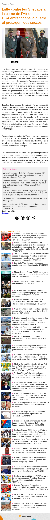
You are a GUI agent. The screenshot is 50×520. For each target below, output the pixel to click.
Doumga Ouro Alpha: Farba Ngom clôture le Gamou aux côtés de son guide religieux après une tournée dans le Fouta (29, 357)
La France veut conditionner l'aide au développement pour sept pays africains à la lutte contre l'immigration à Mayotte (29, 292)
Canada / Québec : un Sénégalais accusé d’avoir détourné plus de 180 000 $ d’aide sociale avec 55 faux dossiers (29, 450)
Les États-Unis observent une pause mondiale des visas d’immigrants (27, 264)
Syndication (26, 516)
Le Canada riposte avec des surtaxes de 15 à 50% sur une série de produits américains (30, 403)
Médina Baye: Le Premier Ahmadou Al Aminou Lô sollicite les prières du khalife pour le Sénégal (29, 496)
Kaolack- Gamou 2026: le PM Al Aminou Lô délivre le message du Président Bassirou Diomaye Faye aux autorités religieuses (30, 478)
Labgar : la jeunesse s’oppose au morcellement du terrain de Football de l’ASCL (30, 337)
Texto (12, 4)
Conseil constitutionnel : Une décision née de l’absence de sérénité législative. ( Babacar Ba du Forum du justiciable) (30, 469)
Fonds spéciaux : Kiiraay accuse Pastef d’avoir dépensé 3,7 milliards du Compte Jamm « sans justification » (29, 423)
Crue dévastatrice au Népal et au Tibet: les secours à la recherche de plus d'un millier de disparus (30, 311)
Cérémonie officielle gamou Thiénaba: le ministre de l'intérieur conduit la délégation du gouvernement (29, 348)
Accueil (5, 4)
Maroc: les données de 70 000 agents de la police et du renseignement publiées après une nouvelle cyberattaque (24, 206)
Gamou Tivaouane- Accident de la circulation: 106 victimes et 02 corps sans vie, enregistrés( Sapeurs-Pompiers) (30, 487)
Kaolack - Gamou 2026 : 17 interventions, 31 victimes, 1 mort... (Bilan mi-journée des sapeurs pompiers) (29, 459)
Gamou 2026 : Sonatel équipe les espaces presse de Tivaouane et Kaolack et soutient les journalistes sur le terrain (30, 441)
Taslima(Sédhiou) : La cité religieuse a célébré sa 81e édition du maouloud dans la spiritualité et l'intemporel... (29, 375)
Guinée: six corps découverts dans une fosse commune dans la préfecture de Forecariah (28, 414)
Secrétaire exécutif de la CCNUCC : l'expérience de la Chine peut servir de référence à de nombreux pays (27, 302)
